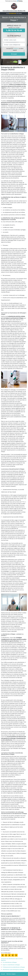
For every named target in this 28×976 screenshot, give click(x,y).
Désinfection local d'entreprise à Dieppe (13, 969)
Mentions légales (11, 974)
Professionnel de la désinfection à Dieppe (14, 967)
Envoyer (14, 54)
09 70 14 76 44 (15, 30)
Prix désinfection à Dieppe (10, 962)
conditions (16, 48)
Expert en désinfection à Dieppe (11, 964)
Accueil (3, 974)
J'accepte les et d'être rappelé (14, 49)
